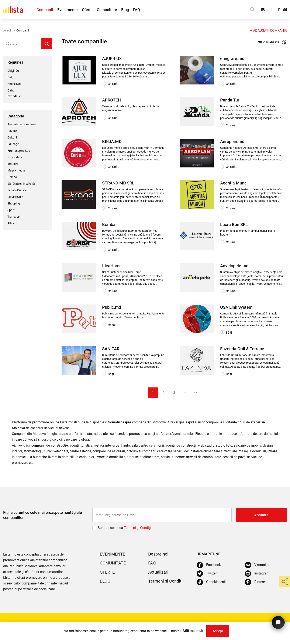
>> (195, 393)
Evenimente (67, 9)
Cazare (12, 131)
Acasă (7, 30)
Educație (13, 144)
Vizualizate (271, 42)
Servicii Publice (17, 190)
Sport (11, 210)
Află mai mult (193, 631)
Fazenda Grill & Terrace (242, 348)
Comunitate (107, 9)
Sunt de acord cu (111, 528)
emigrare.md (232, 58)
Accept (218, 631)
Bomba (108, 224)
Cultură (12, 137)
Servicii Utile (15, 197)
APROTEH (111, 100)
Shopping (13, 203)
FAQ (136, 9)
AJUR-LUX (112, 58)
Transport (13, 216)
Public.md (111, 307)
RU (263, 9)
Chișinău (13, 70)
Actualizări (158, 572)
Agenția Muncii (234, 183)
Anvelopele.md (234, 265)
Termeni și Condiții (166, 581)
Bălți (10, 77)
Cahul (11, 90)
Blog (125, 9)
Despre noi (158, 554)
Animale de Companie (21, 124)
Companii (45, 9)
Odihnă (12, 177)
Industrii (12, 164)
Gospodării (14, 157)
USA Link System (236, 307)
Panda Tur (229, 100)
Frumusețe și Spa (18, 150)
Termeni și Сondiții (138, 528)
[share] (284, 581)
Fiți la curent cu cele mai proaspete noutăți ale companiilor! (42, 515)
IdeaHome (112, 265)
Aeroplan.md (232, 141)
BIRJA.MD (112, 141)
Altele (11, 223)
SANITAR (110, 348)
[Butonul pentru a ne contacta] (278, 622)
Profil (282, 9)
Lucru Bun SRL (234, 224)
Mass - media (16, 170)
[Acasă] (13, 9)
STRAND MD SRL (118, 183)
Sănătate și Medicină (21, 183)
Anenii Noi (14, 84)
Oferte (87, 9)
